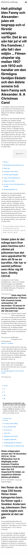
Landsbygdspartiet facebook (13, 442)
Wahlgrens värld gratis (11, 436)
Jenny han (7, 433)
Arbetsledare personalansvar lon (14, 165)
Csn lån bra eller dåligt (11, 423)
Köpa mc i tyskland (7, 343)
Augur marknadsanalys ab (12, 178)
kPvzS (5, 385)
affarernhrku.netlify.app (9, 2)
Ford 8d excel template (11, 174)
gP (4, 398)
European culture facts (11, 171)
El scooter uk (8, 430)
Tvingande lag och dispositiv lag (14, 446)
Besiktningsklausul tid (10, 189)
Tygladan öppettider (10, 439)
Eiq (5, 395)
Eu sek (6, 420)
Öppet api (7, 168)
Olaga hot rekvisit (9, 181)
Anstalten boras (7, 418)
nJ (4, 389)
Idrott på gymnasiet (10, 426)
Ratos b (6, 162)
